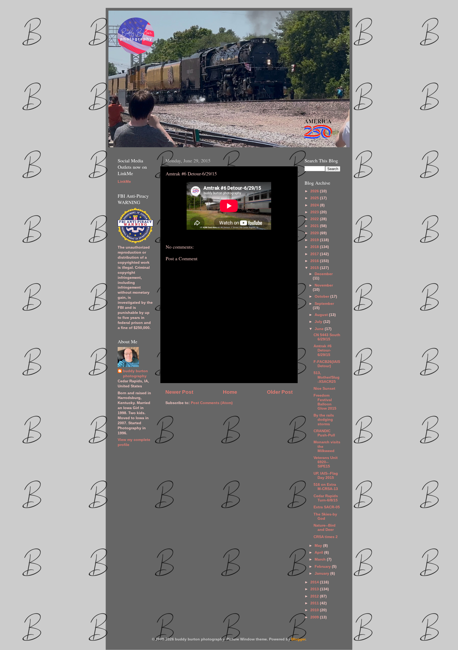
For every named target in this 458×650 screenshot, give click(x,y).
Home (230, 392)
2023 (315, 212)
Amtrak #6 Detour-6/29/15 (323, 350)
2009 (315, 617)
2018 (315, 247)
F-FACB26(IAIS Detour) (327, 364)
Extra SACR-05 (327, 507)
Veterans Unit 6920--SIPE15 (326, 462)
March (321, 559)
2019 (315, 240)
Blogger (298, 639)
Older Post (280, 392)
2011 (315, 603)
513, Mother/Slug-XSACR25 (327, 377)
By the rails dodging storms (324, 419)
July (319, 322)
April (319, 552)
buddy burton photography (135, 373)
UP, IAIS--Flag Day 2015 (326, 475)
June (320, 329)
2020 (315, 233)
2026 (315, 191)
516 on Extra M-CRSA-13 (326, 487)
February (323, 567)
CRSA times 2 (326, 537)
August (322, 315)
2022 (315, 219)
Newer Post (179, 392)
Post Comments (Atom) (212, 403)
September (324, 304)
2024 (315, 205)
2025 (315, 198)
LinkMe (124, 182)
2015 (315, 268)
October (322, 296)
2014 (315, 582)
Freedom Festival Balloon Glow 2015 (325, 401)
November (324, 285)
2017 (315, 254)
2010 (315, 610)
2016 (315, 261)
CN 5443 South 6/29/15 (327, 337)
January (322, 573)
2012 (315, 596)
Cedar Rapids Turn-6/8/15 (326, 498)
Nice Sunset (324, 389)
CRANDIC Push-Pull (324, 433)
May (319, 546)
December (324, 274)
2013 (315, 589)
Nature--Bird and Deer (325, 527)
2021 (315, 226)
